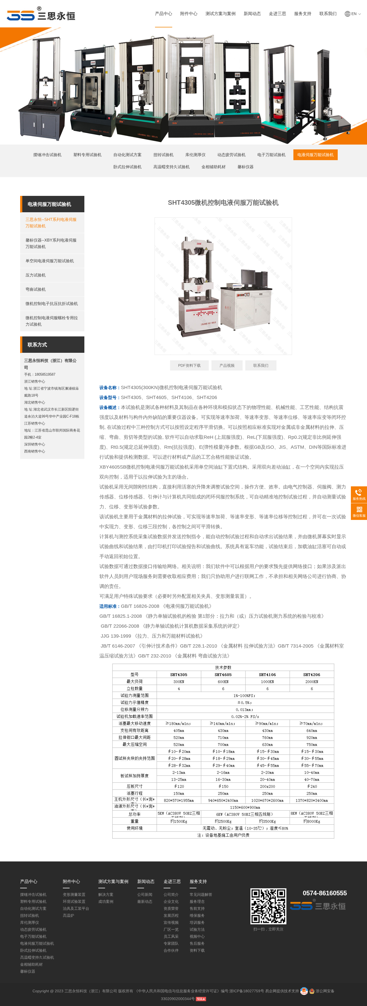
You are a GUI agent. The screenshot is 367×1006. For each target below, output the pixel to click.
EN (354, 14)
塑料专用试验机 (87, 154)
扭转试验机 (163, 154)
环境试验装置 (74, 901)
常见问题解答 (201, 894)
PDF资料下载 (189, 365)
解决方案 (105, 894)
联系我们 (328, 13)
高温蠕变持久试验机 (171, 166)
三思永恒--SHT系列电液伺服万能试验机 (51, 222)
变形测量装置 (74, 894)
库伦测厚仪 (195, 154)
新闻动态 (252, 13)
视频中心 (197, 936)
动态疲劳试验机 (231, 154)
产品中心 (163, 13)
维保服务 (197, 915)
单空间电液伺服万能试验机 (50, 260)
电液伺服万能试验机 (315, 154)
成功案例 (105, 901)
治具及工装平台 (76, 908)
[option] (223, 286)
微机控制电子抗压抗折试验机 (52, 303)
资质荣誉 (171, 908)
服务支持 (302, 13)
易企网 (270, 991)
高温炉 (68, 915)
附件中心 (188, 13)
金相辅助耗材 (214, 166)
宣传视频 (171, 922)
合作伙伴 (171, 950)
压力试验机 (36, 275)
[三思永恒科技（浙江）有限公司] (40, 13)
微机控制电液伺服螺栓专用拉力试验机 (52, 320)
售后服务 (197, 943)
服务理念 (197, 901)
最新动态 (144, 901)
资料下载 (197, 950)
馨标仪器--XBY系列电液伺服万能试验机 (51, 243)
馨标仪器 (246, 166)
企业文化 (171, 901)
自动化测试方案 (127, 154)
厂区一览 (171, 929)
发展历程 (171, 915)
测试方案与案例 (221, 13)
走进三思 (277, 13)
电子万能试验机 (271, 154)
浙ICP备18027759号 (246, 991)
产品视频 (227, 365)
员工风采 (171, 936)
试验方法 (197, 929)
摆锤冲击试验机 (47, 154)
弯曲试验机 (36, 289)
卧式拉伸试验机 (127, 166)
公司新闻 (144, 894)
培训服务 (197, 922)
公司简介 (171, 894)
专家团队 (171, 943)
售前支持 (197, 908)
